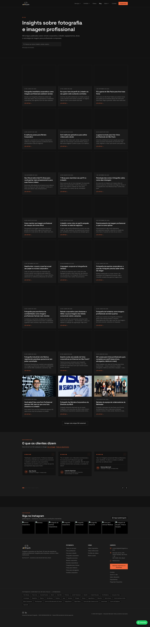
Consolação (26, 598)
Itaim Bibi (59, 595)
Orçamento (123, 3)
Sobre (106, 3)
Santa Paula (104, 601)
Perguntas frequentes (116, 582)
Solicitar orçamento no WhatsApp (118, 566)
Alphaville (25, 604)
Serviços (77, 3)
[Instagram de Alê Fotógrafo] (23, 612)
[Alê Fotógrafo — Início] (46, 3)
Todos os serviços (71, 548)
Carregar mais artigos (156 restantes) (75, 423)
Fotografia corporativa (72, 555)
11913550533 (116, 561)
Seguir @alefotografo (120, 518)
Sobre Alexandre (114, 577)
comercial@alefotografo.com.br (120, 549)
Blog (100, 3)
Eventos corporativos (72, 563)
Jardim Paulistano (76, 595)
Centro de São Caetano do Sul (91, 601)
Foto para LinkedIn (71, 553)
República (34, 598)
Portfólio (86, 3)
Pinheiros (67, 595)
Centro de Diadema (115, 601)
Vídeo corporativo (93, 548)
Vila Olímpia (26, 595)
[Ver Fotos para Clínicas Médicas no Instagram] (108, 528)
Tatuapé (77, 598)
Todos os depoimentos (62, 447)
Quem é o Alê (114, 574)
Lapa (64, 598)
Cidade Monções (95, 595)
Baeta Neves (77, 601)
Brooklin (86, 595)
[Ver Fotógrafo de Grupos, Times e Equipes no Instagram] (122, 528)
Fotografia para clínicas (72, 565)
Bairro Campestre (27, 601)
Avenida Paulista (44, 595)
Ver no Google (51, 447)
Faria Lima (34, 595)
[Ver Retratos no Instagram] (42, 528)
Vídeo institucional (93, 550)
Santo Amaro (108, 598)
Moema (42, 598)
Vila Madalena (105, 595)
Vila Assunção (38, 601)
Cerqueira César (116, 595)
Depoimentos (113, 579)
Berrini (52, 595)
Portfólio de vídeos (93, 553)
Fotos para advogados (72, 570)
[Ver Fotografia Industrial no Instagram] (95, 528)
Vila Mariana (50, 598)
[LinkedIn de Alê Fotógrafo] (26, 612)
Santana (70, 598)
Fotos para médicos (71, 567)
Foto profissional (70, 550)
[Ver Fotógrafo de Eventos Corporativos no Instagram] (55, 528)
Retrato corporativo (71, 560)
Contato (114, 3)
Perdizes (58, 598)
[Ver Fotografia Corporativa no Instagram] (68, 528)
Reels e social (92, 555)
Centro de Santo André (119, 598)
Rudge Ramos (68, 601)
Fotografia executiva (72, 558)
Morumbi (99, 598)
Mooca (83, 598)
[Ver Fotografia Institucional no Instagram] (82, 528)
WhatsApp (143, 622)
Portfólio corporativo (72, 572)
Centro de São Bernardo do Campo (53, 601)
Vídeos (94, 3)
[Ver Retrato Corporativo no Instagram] (28, 528)
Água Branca (91, 598)
